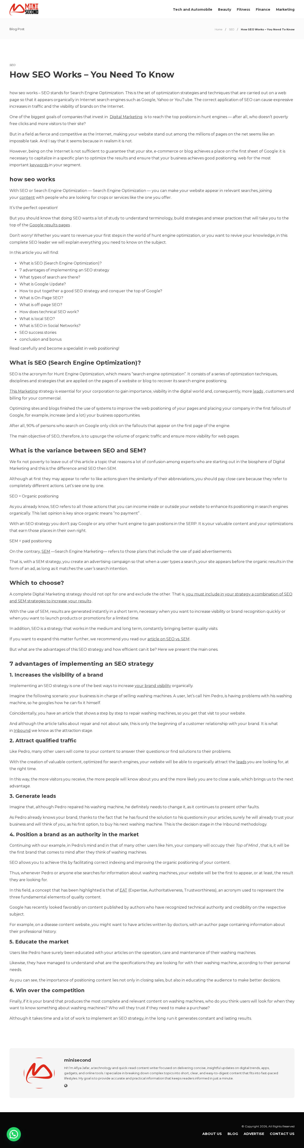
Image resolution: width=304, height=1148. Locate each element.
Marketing (285, 9)
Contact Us (282, 1134)
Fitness (243, 9)
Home (218, 29)
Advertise (254, 1134)
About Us (212, 1134)
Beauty (224, 9)
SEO (231, 29)
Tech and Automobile (192, 9)
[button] (14, 1134)
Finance (263, 9)
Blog (233, 1134)
